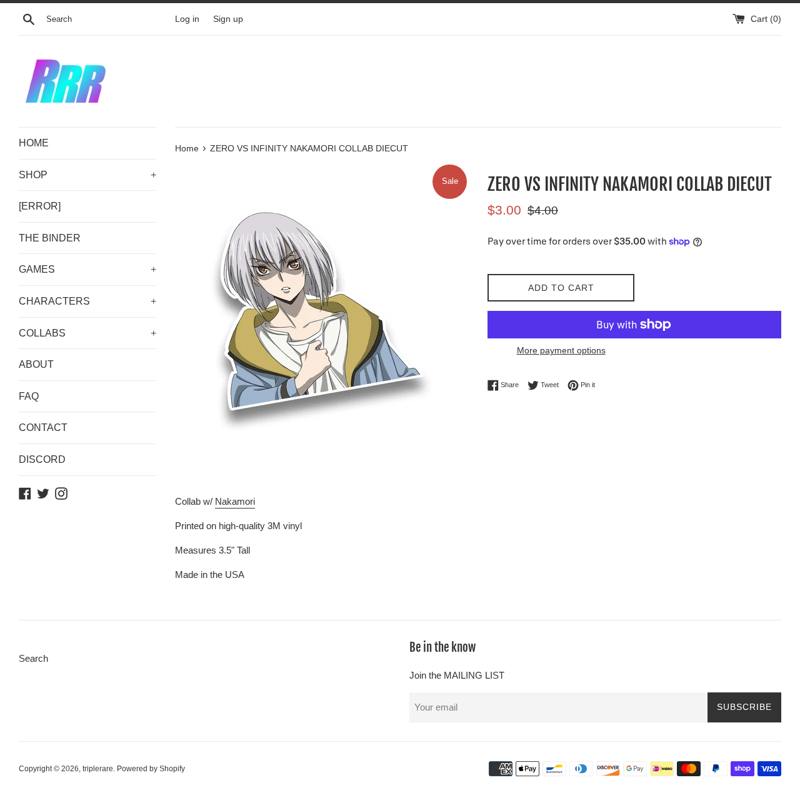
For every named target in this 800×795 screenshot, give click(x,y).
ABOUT (36, 364)
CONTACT (43, 427)
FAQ (29, 396)
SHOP (87, 175)
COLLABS (87, 333)
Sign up (228, 19)
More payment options (561, 350)
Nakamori (235, 501)
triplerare (97, 768)
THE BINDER (50, 238)
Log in (187, 19)
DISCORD (42, 459)
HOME (34, 143)
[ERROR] (40, 206)
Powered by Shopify (151, 768)
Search (33, 658)
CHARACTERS (87, 301)
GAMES (87, 269)
